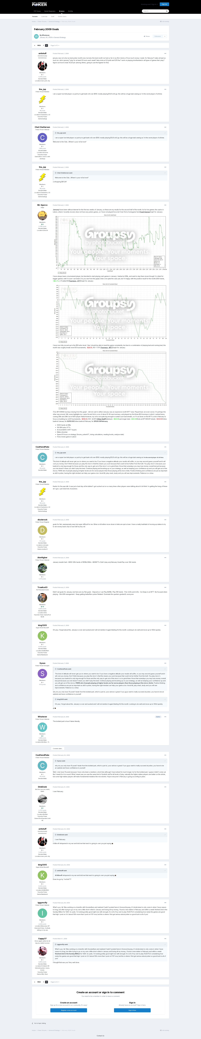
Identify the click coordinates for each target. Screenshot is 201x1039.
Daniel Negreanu (49, 11)
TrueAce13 (42, 587)
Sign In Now (132, 1010)
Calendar (44, 16)
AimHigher (42, 557)
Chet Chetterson (42, 127)
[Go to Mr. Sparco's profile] (42, 215)
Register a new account (68, 1010)
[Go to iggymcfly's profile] (42, 913)
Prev (39, 45)
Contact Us (100, 1036)
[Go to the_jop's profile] (42, 99)
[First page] (34, 45)
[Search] (166, 11)
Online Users (62, 16)
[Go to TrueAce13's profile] (42, 598)
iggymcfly (42, 902)
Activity (70, 11)
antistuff (42, 53)
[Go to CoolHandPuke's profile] (42, 457)
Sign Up (164, 4)
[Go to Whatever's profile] (36, 36)
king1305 (42, 625)
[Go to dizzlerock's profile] (42, 530)
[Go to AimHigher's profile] (42, 568)
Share (147, 36)
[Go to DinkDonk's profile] (42, 799)
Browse (61, 11)
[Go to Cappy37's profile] (42, 951)
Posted (61, 53)
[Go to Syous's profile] (42, 673)
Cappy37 (42, 938)
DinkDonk (42, 787)
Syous (42, 663)
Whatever (45, 35)
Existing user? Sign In (149, 4)
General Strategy (60, 37)
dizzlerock (42, 520)
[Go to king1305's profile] (42, 635)
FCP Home (37, 11)
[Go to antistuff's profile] (42, 66)
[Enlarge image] (110, 244)
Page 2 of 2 (54, 45)
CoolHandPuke (42, 447)
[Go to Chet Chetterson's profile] (42, 137)
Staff (52, 16)
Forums (35, 16)
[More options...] (165, 53)
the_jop (42, 89)
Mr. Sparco (42, 205)
